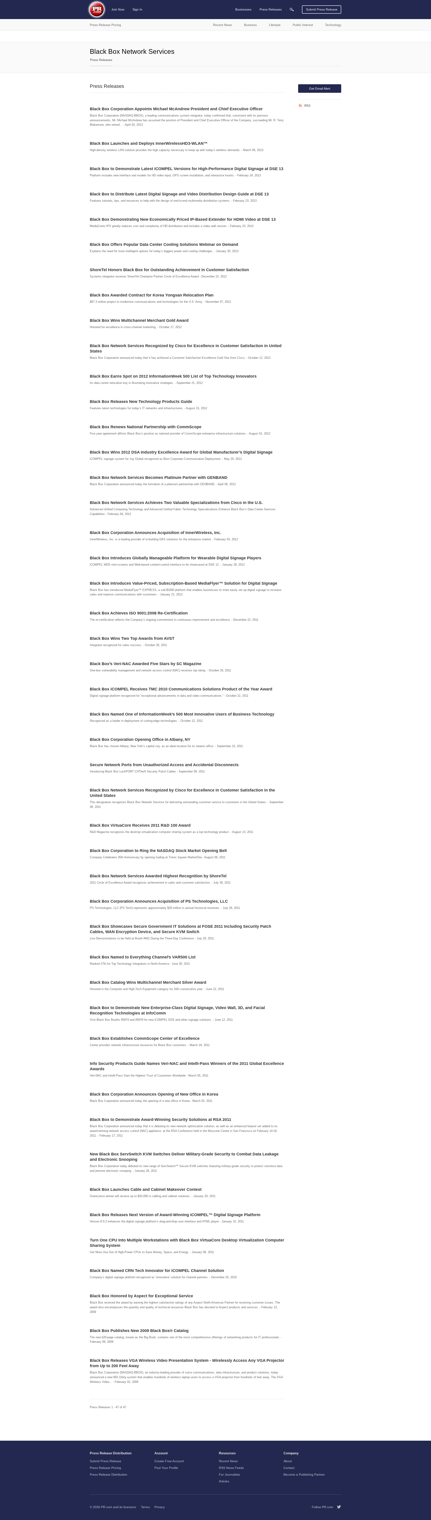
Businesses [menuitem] (243, 9)
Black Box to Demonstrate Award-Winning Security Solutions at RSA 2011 (160, 1119)
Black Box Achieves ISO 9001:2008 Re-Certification (139, 613)
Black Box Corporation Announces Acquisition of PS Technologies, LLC (159, 901)
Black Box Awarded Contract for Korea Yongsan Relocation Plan (151, 295)
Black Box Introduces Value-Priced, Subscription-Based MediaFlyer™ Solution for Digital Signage (183, 583)
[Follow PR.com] (337, 1507)
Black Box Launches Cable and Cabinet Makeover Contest (146, 1189)
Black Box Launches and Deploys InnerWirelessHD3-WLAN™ (149, 143)
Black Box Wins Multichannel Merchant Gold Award (139, 320)
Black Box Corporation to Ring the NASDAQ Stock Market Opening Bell (158, 850)
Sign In (137, 9)
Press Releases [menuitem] (270, 9)
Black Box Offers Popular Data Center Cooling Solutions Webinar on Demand (164, 244)
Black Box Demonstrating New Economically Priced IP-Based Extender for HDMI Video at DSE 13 (183, 219)
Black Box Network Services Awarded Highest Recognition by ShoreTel (158, 876)
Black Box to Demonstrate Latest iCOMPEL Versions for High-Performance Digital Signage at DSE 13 (186, 168)
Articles (224, 1481)
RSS (307, 105)
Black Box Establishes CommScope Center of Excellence (145, 1038)
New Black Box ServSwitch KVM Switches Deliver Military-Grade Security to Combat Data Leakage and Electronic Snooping (184, 1157)
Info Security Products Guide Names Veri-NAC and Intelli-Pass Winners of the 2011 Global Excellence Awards (187, 1066)
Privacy (159, 1507)
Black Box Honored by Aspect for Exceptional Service (141, 1296)
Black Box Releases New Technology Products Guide (141, 401)
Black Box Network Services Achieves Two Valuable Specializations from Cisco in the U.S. (176, 502)
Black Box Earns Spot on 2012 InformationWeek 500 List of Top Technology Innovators (173, 376)
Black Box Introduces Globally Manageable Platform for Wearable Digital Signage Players (175, 558)
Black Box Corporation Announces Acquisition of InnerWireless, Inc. (155, 532)
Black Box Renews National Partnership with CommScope (145, 427)
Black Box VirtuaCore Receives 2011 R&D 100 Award (140, 825)
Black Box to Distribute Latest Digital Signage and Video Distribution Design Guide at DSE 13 (179, 194)
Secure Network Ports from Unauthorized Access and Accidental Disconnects (164, 765)
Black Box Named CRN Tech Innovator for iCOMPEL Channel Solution (157, 1270)
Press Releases (101, 60)
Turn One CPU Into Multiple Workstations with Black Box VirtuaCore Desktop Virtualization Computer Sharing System (187, 1243)
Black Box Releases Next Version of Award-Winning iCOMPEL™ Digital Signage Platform (175, 1215)
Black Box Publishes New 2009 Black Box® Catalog (139, 1330)
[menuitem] (292, 9)
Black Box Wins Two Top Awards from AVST (132, 638)
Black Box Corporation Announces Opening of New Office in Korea (154, 1094)
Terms (145, 1507)
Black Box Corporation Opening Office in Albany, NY (140, 739)
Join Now (117, 9)
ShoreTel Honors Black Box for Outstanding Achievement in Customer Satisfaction (169, 270)
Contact (289, 1468)
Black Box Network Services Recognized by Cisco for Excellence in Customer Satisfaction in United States (185, 348)
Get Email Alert (319, 88)
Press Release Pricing (105, 1468)
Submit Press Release (321, 9)
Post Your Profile (166, 1468)
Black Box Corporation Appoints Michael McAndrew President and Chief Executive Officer (176, 109)
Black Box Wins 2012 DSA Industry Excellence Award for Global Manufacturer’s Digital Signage (181, 452)
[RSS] (301, 105)
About (288, 1461)
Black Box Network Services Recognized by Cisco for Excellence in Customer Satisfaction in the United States (182, 793)
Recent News (228, 1461)
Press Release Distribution (108, 1474)
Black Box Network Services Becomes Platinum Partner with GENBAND (158, 477)
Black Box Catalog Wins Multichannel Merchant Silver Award (148, 982)
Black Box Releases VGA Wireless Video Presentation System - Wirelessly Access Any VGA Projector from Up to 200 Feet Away (187, 1363)
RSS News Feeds (231, 1468)
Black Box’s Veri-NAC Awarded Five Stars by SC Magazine (145, 664)
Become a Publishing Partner (304, 1474)
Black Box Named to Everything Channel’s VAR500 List (143, 957)
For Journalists (229, 1474)
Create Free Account (169, 1461)
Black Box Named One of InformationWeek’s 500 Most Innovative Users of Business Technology (182, 714)
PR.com (106, 1507)
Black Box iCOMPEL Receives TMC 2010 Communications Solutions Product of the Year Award (181, 689)
